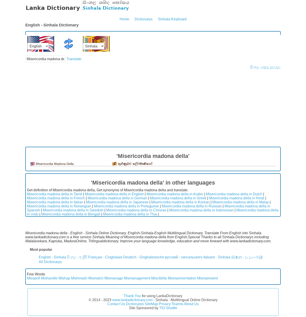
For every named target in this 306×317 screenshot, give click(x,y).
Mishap (64, 278)
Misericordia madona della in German (117, 198)
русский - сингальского (184, 257)
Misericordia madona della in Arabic (175, 194)
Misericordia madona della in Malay (240, 202)
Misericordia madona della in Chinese (136, 210)
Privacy (165, 304)
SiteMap (151, 304)
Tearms (177, 304)
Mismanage (113, 278)
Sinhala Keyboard (172, 19)
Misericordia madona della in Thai (130, 214)
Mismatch (95, 278)
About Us (191, 304)
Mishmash (79, 278)
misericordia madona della (55, 164)
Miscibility (159, 278)
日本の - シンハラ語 (247, 257)
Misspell (33, 278)
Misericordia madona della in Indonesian (201, 210)
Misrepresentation (182, 278)
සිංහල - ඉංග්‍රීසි (77, 257)
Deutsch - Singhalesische (143, 257)
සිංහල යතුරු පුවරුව (265, 67)
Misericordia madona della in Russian (192, 206)
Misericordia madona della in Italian (55, 202)
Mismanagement (137, 278)
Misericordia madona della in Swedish (73, 210)
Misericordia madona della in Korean (180, 202)
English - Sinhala (52, 257)
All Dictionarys (50, 262)
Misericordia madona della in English (114, 194)
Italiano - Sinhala (216, 257)
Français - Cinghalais (105, 257)
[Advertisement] (153, 103)
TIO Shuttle (168, 308)
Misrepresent (207, 278)
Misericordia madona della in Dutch (234, 194)
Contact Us (116, 304)
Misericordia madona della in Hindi (236, 198)
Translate (74, 59)
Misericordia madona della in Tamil (54, 194)
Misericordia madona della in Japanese (117, 202)
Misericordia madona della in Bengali (70, 214)
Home (124, 19)
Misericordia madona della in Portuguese (126, 206)
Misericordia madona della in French (56, 198)
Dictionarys (144, 19)
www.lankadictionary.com (132, 300)
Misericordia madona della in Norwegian (59, 206)
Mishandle (49, 278)
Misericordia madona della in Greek (178, 198)
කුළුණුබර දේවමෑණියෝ (135, 164)
